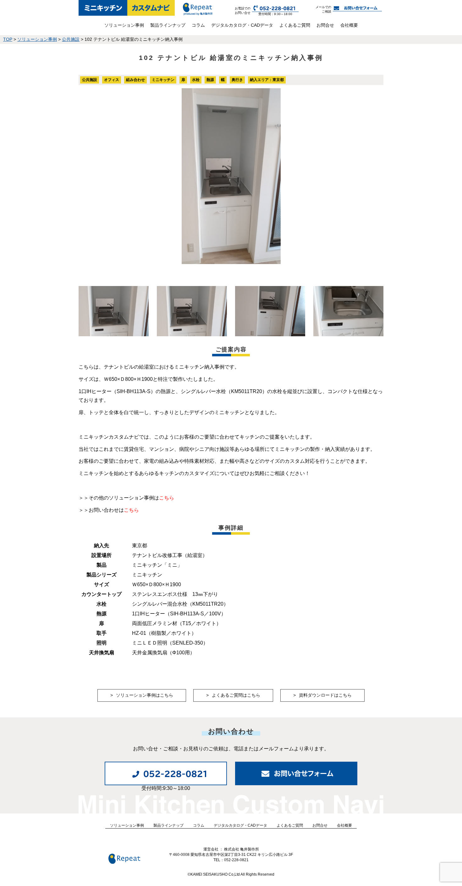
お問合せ (325, 25)
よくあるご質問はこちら (236, 695)
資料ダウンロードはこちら (325, 695)
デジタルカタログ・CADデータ (242, 25)
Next (375, 176)
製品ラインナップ (167, 25)
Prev (87, 176)
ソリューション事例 (124, 25)
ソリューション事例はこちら (144, 695)
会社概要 (349, 25)
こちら (166, 497)
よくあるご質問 (294, 25)
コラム (198, 25)
